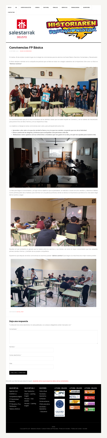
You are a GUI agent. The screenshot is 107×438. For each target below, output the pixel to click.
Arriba (53, 426)
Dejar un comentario (26, 51)
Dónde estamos (44, 401)
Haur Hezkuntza (29, 391)
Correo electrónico (15, 355)
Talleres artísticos (14, 409)
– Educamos (43, 411)
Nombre (12, 347)
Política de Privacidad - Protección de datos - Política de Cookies (64, 428)
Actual (19, 311)
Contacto (43, 428)
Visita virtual (43, 391)
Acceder (85, 428)
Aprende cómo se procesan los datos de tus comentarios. (51, 381)
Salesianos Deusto (21, 28)
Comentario (13, 329)
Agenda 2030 (13, 391)
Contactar (42, 399)
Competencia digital (15, 396)
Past (22, 311)
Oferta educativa (44, 404)
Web (10, 363)
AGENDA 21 (13, 394)
